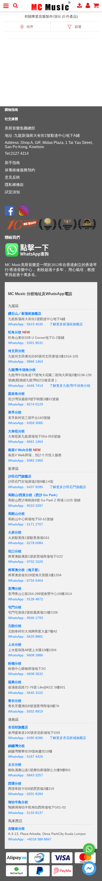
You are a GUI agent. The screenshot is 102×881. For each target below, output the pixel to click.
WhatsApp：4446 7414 (25, 385)
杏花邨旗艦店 (18, 727)
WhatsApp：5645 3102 (25, 693)
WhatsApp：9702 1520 (25, 561)
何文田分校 (16, 351)
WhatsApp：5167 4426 (25, 756)
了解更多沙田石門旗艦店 (68, 487)
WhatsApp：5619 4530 (25, 324)
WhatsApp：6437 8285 (25, 487)
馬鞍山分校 (16, 514)
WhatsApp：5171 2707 (25, 524)
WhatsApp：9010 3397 (25, 505)
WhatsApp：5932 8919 (25, 711)
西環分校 (14, 783)
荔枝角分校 (16, 393)
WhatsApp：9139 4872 (25, 599)
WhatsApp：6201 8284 (25, 794)
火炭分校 (14, 532)
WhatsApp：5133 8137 (25, 813)
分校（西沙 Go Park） (42, 495)
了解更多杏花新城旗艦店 (68, 738)
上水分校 (14, 644)
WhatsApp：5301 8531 (25, 343)
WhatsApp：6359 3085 (25, 423)
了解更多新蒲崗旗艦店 (66, 324)
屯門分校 (14, 607)
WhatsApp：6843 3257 (25, 775)
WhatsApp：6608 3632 (25, 674)
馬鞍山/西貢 (17, 495)
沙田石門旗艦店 (19, 476)
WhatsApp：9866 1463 (25, 361)
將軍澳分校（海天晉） (24, 570)
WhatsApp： (17, 839)
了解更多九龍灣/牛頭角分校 (70, 385)
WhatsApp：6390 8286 (25, 738)
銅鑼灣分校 (16, 746)
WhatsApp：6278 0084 (25, 543)
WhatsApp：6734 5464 (25, 580)
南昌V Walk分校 (20, 450)
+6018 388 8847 (39, 839)
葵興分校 (14, 682)
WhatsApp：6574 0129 (25, 404)
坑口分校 (14, 551)
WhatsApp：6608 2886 (25, 655)
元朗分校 (14, 626)
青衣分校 (14, 701)
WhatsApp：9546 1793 (25, 618)
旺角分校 (14, 332)
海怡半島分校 (18, 802)
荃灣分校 (14, 588)
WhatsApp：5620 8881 (25, 636)
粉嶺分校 (14, 663)
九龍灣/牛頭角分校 (22, 370)
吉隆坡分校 (16, 828)
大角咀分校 (16, 431)
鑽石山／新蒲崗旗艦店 (24, 313)
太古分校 (14, 764)
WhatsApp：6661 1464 (25, 441)
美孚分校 (14, 412)
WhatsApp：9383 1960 (25, 460)
